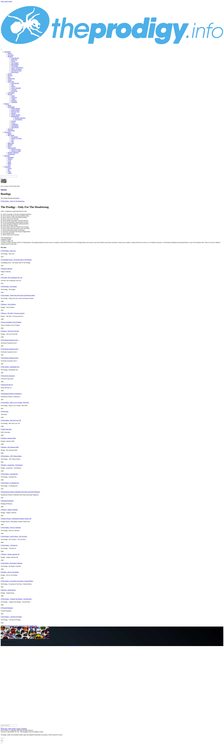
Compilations (15, 126)
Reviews (10, 75)
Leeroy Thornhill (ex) (17, 67)
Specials (13, 113)
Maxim (13, 61)
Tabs (9, 165)
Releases (6, 103)
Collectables (11, 92)
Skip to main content (6, 1)
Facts (9, 77)
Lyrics (9, 160)
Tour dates (10, 55)
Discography (11, 107)
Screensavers (11, 154)
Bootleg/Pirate (15, 116)
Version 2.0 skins (16, 151)
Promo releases (15, 110)
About (13, 96)
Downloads (7, 132)
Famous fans (11, 78)
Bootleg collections (20, 118)
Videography (11, 130)
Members (10, 56)
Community (7, 167)
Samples (10, 159)
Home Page (4, 728)
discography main (24, 625)
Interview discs (15, 111)
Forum (9, 168)
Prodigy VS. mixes (16, 138)
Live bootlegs (18, 119)
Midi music (11, 143)
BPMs (9, 163)
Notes (9, 162)
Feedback (14, 100)
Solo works (11, 81)
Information (7, 52)
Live (12, 140)
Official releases (15, 108)
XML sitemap (12, 728)
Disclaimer (14, 102)
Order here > (74, 645)
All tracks (10, 129)
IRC (9, 170)
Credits (13, 99)
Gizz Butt (14, 89)
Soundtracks (14, 124)
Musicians (7, 155)
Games (10, 173)
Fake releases (15, 127)
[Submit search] (1, 727)
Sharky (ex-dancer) (16, 69)
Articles (10, 74)
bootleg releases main (12, 625)
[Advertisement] (53, 673)
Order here (4, 189)
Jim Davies (14, 91)
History (10, 53)
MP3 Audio (11, 135)
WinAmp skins (12, 148)
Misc (12, 141)
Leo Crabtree (14, 63)
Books (9, 105)
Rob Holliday (15, 64)
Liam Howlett (15, 58)
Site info (10, 94)
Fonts (9, 146)
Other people (14, 72)
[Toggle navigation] (1, 49)
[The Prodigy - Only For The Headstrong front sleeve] (12, 201)
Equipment (11, 157)
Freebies (13, 121)
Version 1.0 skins (16, 149)
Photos (9, 133)
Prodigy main (33, 625)
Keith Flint (14, 59)
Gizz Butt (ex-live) (16, 70)
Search (18, 728)
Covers (13, 122)
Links (9, 171)
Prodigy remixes (15, 115)
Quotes (10, 80)
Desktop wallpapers (13, 152)
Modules (10, 144)
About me (14, 97)
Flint (12, 85)
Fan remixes (14, 137)
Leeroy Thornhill (16, 88)
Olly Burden (14, 66)
